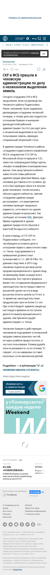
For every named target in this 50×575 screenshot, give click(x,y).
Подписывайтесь (15, 391)
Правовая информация (35, 511)
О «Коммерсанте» (11, 505)
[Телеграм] (5, 524)
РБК (29, 217)
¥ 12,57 (25, 45)
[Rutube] (27, 524)
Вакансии (7, 517)
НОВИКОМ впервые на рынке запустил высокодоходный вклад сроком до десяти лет (17, 476)
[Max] (33, 524)
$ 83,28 (8, 45)
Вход (34, 38)
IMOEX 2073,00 (37, 45)
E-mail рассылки (32, 514)
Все (20, 460)
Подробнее (17, 569)
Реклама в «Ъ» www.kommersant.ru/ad (25, 17)
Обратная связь (32, 508)
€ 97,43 (17, 45)
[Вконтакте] (10, 524)
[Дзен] (16, 524)
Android (28, 505)
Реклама (7, 514)
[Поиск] (40, 38)
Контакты (7, 511)
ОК (43, 53)
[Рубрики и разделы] (44, 38)
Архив (5, 508)
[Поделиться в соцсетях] (44, 69)
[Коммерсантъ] (5, 38)
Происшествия (9, 61)
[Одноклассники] (22, 524)
